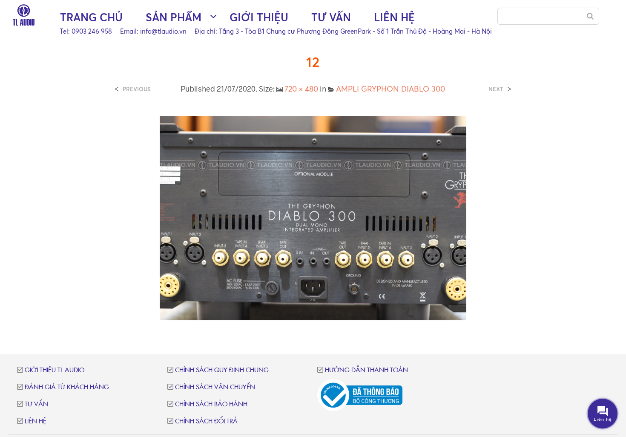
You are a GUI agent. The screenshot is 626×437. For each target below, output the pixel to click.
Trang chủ (91, 17)
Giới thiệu (259, 17)
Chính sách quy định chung (222, 370)
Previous (137, 89)
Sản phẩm (173, 17)
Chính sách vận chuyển (215, 387)
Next (495, 89)
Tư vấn (331, 17)
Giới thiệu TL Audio (54, 370)
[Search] (590, 16)
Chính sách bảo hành (211, 404)
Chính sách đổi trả (206, 421)
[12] (313, 217)
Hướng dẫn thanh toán (366, 370)
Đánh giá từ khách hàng (67, 387)
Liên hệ (394, 17)
